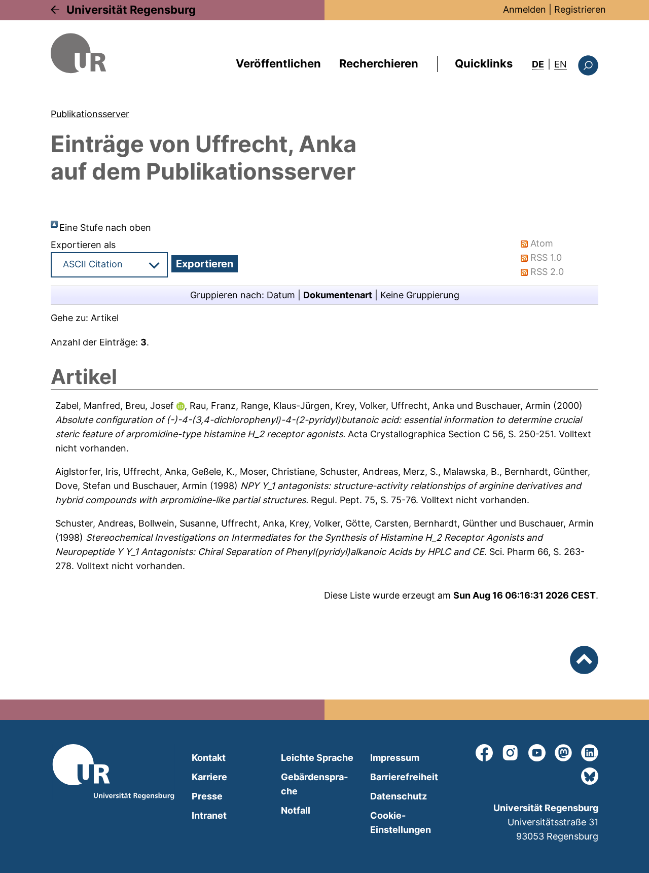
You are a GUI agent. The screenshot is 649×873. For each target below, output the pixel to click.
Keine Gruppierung (419, 295)
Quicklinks (484, 63)
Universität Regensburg (131, 9)
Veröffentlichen (278, 63)
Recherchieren (378, 63)
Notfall (295, 810)
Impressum (394, 757)
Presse (207, 796)
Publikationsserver (90, 114)
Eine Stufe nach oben (105, 227)
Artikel (105, 317)
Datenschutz (398, 796)
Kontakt (209, 757)
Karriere (209, 777)
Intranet (209, 815)
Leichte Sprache (317, 757)
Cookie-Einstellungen (400, 822)
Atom (541, 243)
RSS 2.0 (547, 271)
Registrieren (580, 9)
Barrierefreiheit (404, 777)
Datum (281, 295)
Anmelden (524, 9)
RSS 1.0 (546, 257)
